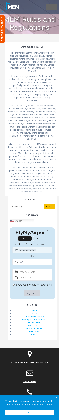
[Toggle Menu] (52, 7)
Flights (34, 313)
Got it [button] (29, 412)
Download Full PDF (32, 46)
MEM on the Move (33, 328)
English (18, 221)
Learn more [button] (46, 404)
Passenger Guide (34, 322)
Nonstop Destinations (33, 316)
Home (34, 310)
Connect (34, 334)
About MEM (33, 325)
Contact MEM (29, 381)
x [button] (57, 397)
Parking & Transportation (34, 319)
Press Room (34, 331)
